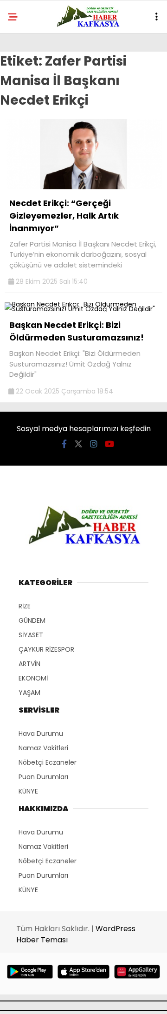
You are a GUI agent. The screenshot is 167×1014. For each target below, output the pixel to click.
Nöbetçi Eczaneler (48, 762)
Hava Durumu (41, 733)
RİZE (25, 606)
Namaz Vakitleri (43, 748)
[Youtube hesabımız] (109, 444)
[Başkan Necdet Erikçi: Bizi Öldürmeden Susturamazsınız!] (83, 309)
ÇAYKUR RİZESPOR (46, 649)
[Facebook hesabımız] (64, 444)
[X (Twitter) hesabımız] (78, 444)
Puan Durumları (43, 776)
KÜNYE (28, 791)
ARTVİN (29, 663)
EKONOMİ (33, 678)
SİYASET (31, 635)
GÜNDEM (32, 620)
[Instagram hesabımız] (93, 444)
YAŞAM (29, 692)
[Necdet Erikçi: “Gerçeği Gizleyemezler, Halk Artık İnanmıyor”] (83, 187)
